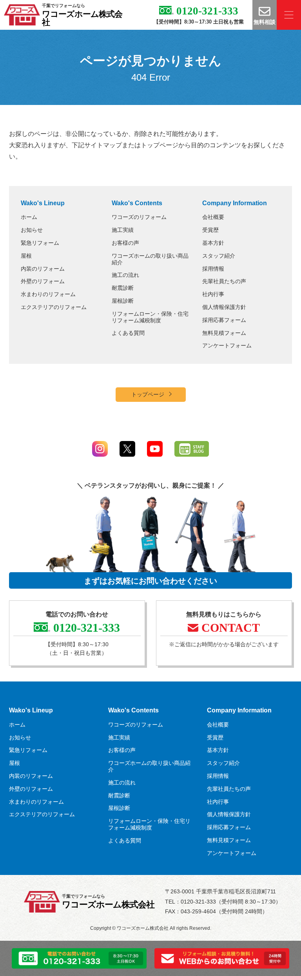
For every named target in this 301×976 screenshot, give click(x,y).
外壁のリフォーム (43, 281)
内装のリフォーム (43, 269)
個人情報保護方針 (224, 307)
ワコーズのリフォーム (139, 217)
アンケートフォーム (227, 345)
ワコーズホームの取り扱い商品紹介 (150, 259)
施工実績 (123, 230)
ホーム (29, 217)
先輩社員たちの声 (224, 281)
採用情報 (213, 269)
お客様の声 (125, 243)
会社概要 (213, 217)
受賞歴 (210, 230)
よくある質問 (128, 333)
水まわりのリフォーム (48, 294)
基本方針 (213, 243)
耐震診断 (123, 288)
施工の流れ (125, 275)
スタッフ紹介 (218, 256)
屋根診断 (123, 301)
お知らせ (32, 230)
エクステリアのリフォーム (54, 307)
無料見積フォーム (224, 333)
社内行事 (213, 294)
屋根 (26, 256)
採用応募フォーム (224, 320)
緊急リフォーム (40, 243)
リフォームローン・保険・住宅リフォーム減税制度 (150, 317)
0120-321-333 (206, 11)
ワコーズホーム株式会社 (82, 18)
